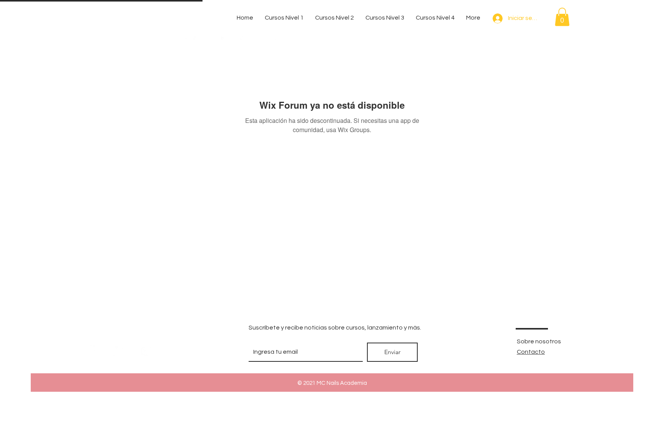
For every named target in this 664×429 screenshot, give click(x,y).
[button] (562, 17)
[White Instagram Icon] (145, 351)
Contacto (531, 352)
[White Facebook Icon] (90, 351)
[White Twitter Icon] (118, 351)
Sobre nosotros (539, 341)
